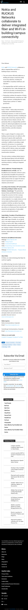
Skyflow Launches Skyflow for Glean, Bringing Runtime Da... (16, 506)
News (3, 41)
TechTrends (7, 41)
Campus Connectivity (10, 342)
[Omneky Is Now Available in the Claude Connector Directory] (7, 469)
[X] (2, 601)
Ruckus (18, 344)
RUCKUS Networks (12, 67)
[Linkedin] (2, 599)
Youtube (5, 604)
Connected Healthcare (11, 243)
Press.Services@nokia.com (12, 325)
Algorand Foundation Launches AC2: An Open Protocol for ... (17, 521)
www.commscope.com (8, 317)
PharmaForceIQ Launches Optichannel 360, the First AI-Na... (17, 477)
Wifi (9, 346)
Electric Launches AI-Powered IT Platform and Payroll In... (17, 514)
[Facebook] (2, 596)
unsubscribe (18, 385)
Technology (4, 346)
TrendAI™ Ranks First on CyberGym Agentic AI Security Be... (17, 484)
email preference (10, 385)
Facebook (15, 337)
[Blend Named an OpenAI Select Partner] (7, 462)
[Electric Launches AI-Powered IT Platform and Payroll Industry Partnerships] (7, 514)
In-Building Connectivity (7, 344)
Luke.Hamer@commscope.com (13, 331)
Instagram (9, 337)
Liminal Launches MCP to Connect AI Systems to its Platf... (17, 454)
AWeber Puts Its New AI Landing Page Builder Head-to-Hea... (17, 491)
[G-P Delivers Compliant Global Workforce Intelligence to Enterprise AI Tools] (7, 499)
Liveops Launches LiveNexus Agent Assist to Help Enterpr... (17, 447)
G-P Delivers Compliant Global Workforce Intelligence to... (17, 499)
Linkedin (5, 598)
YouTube (20, 337)
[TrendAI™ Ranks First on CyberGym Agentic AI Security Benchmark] (7, 484)
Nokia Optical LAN (12, 239)
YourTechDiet (12, 609)
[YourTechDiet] (9, 2)
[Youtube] (2, 604)
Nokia (3, 67)
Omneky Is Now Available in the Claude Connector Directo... (17, 469)
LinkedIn (4, 337)
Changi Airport (9, 241)
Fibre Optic (18, 342)
